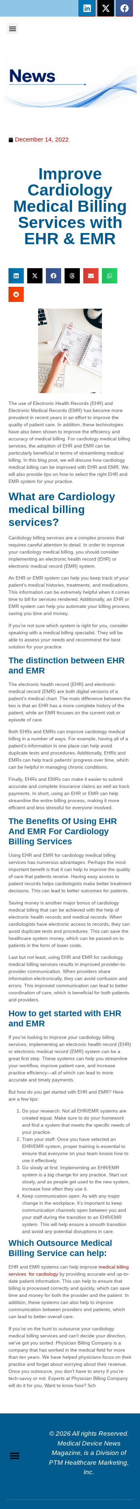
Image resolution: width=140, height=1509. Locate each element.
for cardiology (42, 1274)
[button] (12, 28)
